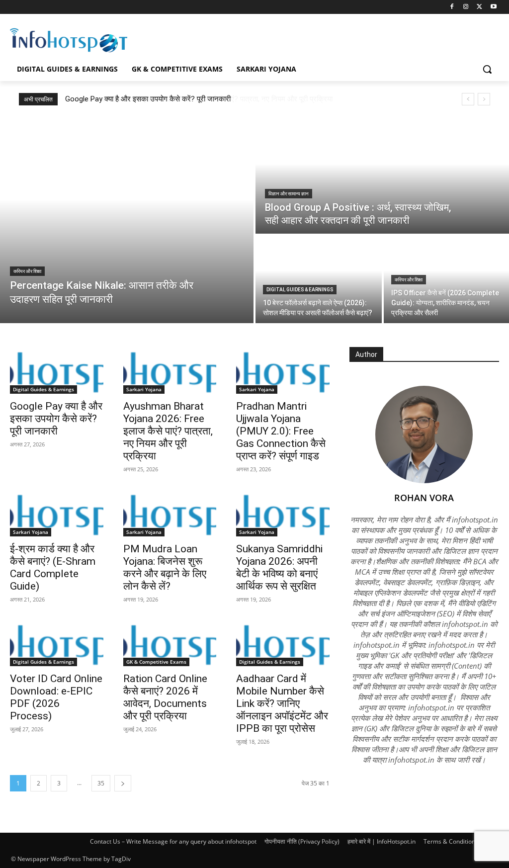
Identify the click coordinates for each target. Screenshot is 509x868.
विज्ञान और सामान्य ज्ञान (288, 193)
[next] (484, 99)
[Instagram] (466, 7)
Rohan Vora (424, 498)
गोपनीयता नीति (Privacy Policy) (301, 841)
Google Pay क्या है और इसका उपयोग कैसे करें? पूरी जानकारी (56, 418)
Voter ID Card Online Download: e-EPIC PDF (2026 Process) (56, 697)
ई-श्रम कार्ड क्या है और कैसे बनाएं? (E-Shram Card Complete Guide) (52, 567)
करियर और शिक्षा (27, 271)
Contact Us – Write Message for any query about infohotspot (173, 841)
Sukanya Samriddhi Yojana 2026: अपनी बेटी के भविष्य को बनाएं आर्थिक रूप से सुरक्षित (279, 567)
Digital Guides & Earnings (299, 289)
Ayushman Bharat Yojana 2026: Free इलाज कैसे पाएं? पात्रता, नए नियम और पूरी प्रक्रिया (194, 98)
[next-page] (122, 783)
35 (100, 783)
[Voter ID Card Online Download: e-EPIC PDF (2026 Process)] (56, 643)
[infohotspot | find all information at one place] (68, 40)
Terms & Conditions (451, 841)
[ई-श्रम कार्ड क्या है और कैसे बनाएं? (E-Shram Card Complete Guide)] (56, 513)
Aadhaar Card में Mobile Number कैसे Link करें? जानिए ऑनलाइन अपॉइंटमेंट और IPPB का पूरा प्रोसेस (282, 703)
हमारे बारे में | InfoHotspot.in (381, 841)
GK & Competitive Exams (156, 661)
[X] (479, 7)
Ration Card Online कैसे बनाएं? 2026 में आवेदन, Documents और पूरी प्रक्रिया (165, 697)
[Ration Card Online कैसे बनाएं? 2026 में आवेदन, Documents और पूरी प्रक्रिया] (170, 643)
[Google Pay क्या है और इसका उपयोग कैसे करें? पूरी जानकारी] (56, 370)
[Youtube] (493, 7)
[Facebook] (452, 7)
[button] (487, 69)
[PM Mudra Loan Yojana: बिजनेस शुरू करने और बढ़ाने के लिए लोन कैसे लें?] (170, 513)
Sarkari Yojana (144, 389)
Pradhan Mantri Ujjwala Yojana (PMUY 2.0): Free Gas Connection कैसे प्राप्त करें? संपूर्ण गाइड (281, 431)
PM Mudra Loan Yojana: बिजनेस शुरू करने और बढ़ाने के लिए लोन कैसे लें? (164, 567)
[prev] (468, 99)
